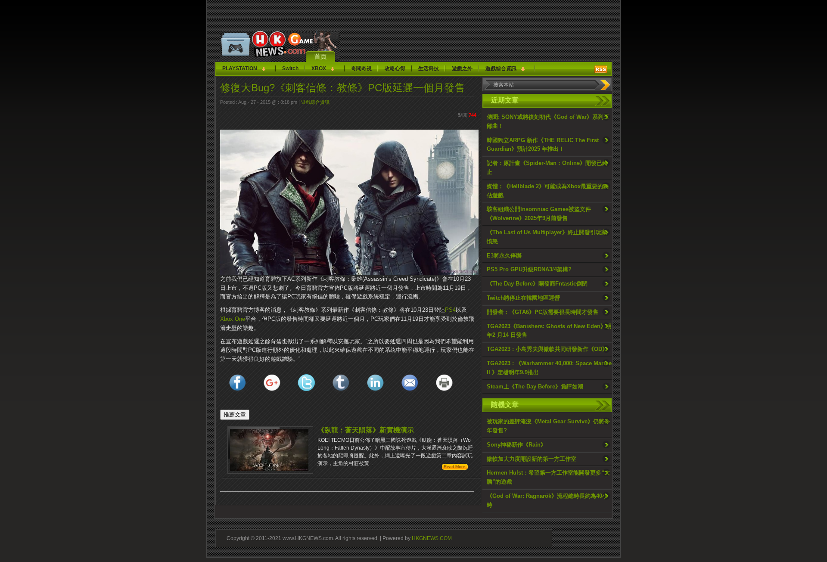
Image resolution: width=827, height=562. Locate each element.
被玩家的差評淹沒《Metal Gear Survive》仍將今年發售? (548, 426)
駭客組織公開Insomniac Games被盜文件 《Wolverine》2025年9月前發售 (539, 213)
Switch (290, 68)
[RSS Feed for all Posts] (601, 69)
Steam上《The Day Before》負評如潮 (535, 386)
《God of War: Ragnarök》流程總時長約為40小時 (547, 500)
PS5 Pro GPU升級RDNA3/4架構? (529, 269)
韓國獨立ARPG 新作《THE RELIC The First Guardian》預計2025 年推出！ (543, 144)
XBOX (318, 68)
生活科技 (428, 68)
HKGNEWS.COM (432, 538)
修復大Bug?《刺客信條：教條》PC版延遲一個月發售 (342, 87)
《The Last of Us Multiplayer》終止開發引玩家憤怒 (547, 237)
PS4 (450, 310)
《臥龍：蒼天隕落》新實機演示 (365, 430)
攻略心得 (395, 68)
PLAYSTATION (239, 68)
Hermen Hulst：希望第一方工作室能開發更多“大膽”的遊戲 (548, 477)
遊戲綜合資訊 (500, 68)
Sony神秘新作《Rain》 (516, 444)
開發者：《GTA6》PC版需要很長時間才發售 (542, 312)
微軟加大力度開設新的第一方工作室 (531, 459)
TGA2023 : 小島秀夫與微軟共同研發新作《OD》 (547, 349)
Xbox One (232, 319)
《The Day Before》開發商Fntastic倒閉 (537, 283)
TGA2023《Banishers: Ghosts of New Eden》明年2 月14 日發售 (549, 330)
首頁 (320, 56)
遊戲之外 (462, 68)
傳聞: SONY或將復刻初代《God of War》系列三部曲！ (548, 121)
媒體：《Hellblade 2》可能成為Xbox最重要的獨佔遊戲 (548, 191)
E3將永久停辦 (504, 255)
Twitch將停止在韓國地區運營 (523, 298)
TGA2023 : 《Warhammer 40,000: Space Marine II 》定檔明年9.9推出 (549, 368)
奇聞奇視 (361, 68)
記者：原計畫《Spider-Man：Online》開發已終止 (547, 167)
